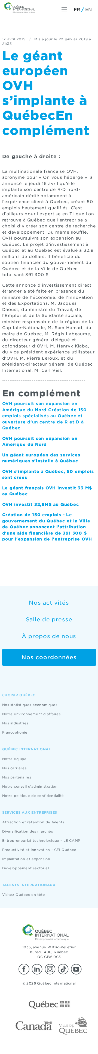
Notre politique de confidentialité (33, 796)
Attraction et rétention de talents (33, 822)
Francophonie (14, 732)
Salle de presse (49, 619)
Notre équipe (14, 759)
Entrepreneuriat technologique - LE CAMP (41, 840)
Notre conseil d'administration (30, 786)
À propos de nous (49, 636)
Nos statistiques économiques (29, 705)
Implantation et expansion (26, 859)
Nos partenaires (16, 777)
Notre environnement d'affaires (31, 714)
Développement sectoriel (25, 868)
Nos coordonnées (49, 657)
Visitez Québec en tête (23, 895)
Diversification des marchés (27, 831)
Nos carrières (14, 768)
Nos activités (49, 602)
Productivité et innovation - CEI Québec (39, 850)
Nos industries (15, 723)
